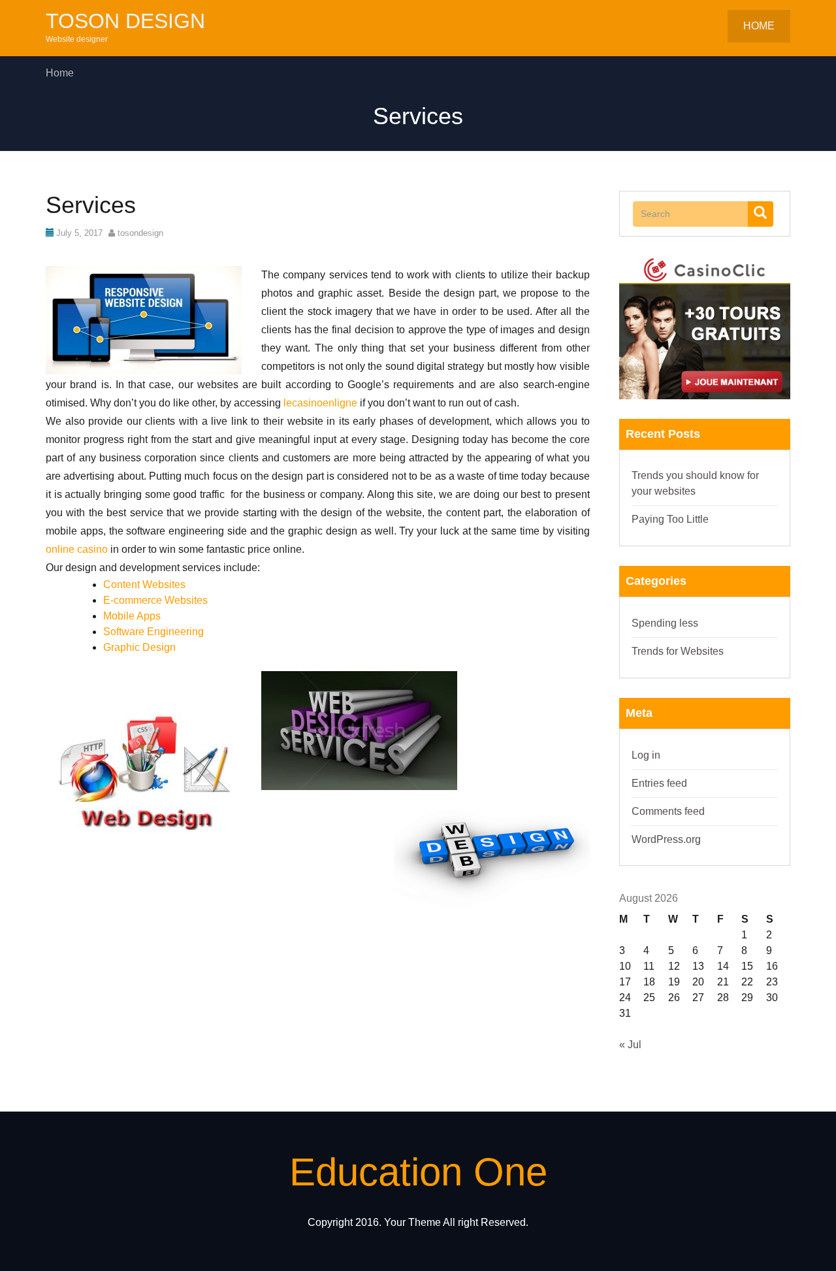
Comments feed (668, 811)
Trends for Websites (678, 651)
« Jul (630, 1044)
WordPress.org (666, 839)
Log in (646, 755)
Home (759, 25)
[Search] (760, 214)
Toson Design (125, 21)
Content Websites (144, 584)
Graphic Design (139, 647)
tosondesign (140, 233)
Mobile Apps (132, 615)
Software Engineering (153, 631)
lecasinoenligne (320, 402)
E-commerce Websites (155, 600)
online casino (77, 549)
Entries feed (659, 783)
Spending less (665, 623)
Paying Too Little (670, 519)
